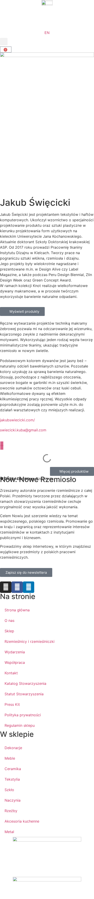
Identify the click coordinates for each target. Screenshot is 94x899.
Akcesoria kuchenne (22, 821)
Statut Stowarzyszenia (24, 694)
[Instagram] (5, 587)
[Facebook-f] (17, 587)
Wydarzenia (15, 652)
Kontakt (11, 673)
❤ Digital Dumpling (17, 478)
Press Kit (12, 704)
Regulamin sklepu (20, 725)
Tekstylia (12, 779)
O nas (9, 620)
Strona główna (17, 610)
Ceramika (13, 768)
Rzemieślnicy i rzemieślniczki (30, 641)
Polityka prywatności (23, 715)
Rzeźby (11, 810)
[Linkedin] (28, 587)
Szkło (9, 789)
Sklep (9, 631)
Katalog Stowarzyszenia (25, 683)
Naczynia (13, 800)
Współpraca (15, 662)
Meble (10, 758)
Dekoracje (13, 747)
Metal (9, 831)
